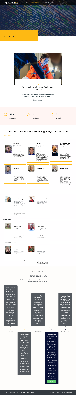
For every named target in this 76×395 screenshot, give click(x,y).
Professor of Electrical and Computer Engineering (64, 147)
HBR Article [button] (51, 381)
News (52, 2)
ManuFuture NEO (45, 2)
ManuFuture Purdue (35, 2)
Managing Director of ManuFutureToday (39, 146)
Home (26, 2)
